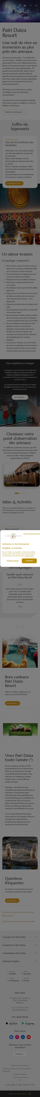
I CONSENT (29, 561)
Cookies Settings (13, 561)
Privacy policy (29, 556)
